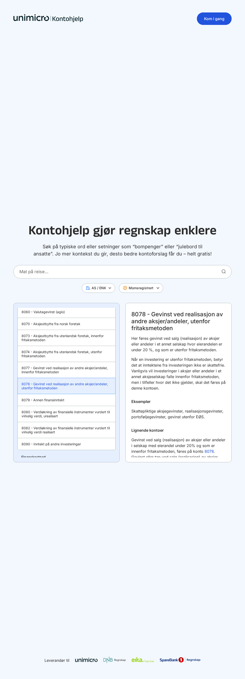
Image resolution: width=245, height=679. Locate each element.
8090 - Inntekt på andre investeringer (51, 444)
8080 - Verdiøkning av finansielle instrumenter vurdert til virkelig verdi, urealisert (66, 414)
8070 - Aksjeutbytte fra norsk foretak (51, 324)
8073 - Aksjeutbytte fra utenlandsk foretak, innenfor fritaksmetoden (63, 338)
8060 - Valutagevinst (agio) (43, 312)
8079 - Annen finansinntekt (43, 400)
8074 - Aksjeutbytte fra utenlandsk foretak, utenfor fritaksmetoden (62, 354)
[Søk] (224, 271)
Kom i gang (214, 18)
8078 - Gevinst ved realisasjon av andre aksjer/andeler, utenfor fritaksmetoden (65, 386)
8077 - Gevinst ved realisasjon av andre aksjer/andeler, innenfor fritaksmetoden (65, 370)
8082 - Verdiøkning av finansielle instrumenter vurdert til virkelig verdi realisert (66, 430)
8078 (209, 451)
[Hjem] (48, 18)
